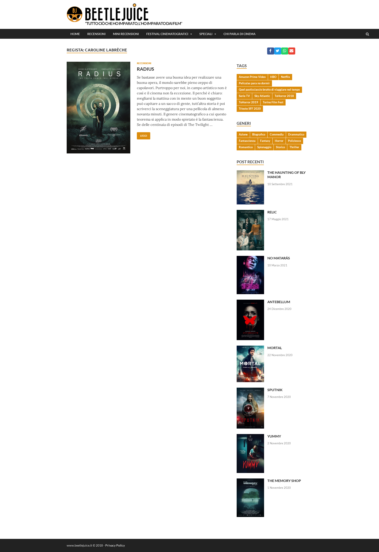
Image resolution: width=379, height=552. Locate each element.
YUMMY (274, 436)
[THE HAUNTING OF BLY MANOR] (250, 173)
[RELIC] (250, 212)
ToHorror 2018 (284, 96)
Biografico (258, 134)
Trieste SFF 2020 (250, 108)
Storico (280, 147)
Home (75, 34)
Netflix (285, 77)
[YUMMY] (250, 436)
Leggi (142, 134)
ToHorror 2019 (248, 102)
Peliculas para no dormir (254, 83)
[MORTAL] (250, 348)
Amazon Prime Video (252, 77)
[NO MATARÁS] (250, 258)
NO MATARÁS (278, 258)
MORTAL (274, 348)
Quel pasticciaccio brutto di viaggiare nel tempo (269, 89)
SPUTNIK (274, 390)
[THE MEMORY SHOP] (250, 481)
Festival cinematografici (167, 34)
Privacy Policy (115, 545)
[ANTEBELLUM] (250, 302)
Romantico (246, 147)
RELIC (272, 212)
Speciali (205, 34)
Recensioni (96, 34)
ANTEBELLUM (278, 302)
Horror (279, 140)
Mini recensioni (126, 34)
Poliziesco (294, 140)
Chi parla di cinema (239, 34)
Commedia (277, 134)
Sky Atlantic (262, 96)
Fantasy (265, 140)
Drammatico (296, 134)
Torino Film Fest (273, 102)
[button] (270, 50)
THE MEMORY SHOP (284, 480)
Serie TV (244, 96)
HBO (273, 77)
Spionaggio (264, 147)
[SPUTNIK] (250, 390)
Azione (243, 134)
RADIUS (145, 69)
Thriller (294, 147)
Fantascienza (247, 140)
